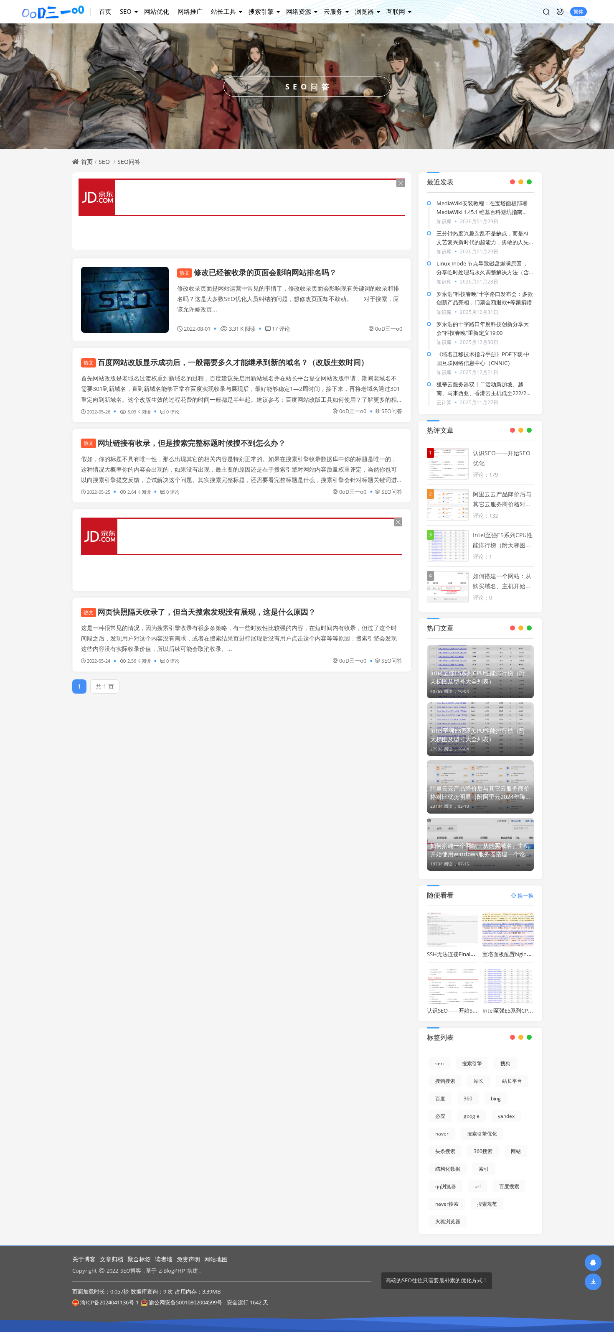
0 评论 (172, 411)
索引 (484, 1168)
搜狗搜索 (445, 1080)
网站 (516, 1151)
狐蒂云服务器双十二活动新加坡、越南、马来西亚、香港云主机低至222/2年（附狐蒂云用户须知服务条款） (484, 393)
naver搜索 (447, 1203)
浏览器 (364, 11)
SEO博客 (130, 1270)
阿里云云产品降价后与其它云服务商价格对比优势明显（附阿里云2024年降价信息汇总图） (480, 792)
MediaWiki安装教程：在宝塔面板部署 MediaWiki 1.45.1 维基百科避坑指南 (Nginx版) (482, 212)
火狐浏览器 (447, 1221)
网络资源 (298, 11)
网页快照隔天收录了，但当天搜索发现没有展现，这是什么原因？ (200, 612)
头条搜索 (445, 1151)
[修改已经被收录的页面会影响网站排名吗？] (125, 300)
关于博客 (84, 1259)
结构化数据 (447, 1168)
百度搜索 (509, 1186)
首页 (105, 11)
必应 (440, 1116)
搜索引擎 (261, 11)
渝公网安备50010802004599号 (185, 1302)
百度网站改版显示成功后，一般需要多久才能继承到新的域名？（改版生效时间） (226, 362)
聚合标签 (139, 1259)
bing (496, 1098)
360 (468, 1098)
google (472, 1116)
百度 (440, 1098)
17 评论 (281, 328)
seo (439, 1063)
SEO (126, 11)
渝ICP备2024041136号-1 (109, 1302)
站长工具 (223, 11)
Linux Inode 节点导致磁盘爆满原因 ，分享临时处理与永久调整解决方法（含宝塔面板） (482, 272)
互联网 (395, 11)
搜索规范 (487, 1203)
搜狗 (505, 1063)
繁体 (578, 11)
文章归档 (111, 1259)
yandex (506, 1116)
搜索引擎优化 (482, 1133)
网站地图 (216, 1259)
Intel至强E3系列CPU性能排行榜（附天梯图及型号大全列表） (477, 735)
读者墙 (164, 1259)
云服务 (333, 11)
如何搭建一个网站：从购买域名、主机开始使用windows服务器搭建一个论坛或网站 (480, 850)
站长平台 (512, 1080)
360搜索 (483, 1151)
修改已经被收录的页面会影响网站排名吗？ (258, 272)
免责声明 (188, 1259)
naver (442, 1133)
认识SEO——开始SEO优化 (458, 1010)
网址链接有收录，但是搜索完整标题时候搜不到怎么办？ (185, 443)
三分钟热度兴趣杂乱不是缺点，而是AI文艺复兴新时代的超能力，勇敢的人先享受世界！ (482, 242)
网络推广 (190, 11)
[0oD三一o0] (56, 11)
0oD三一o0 (388, 328)
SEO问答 (128, 162)
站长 (479, 1080)
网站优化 (156, 11)
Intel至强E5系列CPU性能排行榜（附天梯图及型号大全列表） (477, 677)
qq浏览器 (445, 1186)
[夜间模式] (560, 11)
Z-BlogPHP (172, 1270)
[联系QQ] (593, 1262)
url (477, 1186)
